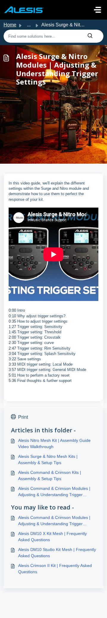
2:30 (12, 342)
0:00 (12, 310)
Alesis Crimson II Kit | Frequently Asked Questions (55, 568)
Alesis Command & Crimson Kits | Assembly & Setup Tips (49, 475)
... (29, 24)
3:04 (13, 353)
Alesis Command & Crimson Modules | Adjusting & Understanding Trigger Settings (54, 492)
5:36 (13, 380)
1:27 (12, 326)
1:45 (12, 332)
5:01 (13, 375)
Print (23, 417)
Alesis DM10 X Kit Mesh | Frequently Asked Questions (52, 536)
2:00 (12, 337)
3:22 (12, 359)
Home (10, 24)
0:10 (13, 316)
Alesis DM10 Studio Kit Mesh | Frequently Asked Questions (57, 552)
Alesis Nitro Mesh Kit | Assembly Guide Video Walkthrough (54, 443)
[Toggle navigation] (97, 9)
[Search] (90, 36)
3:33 (12, 364)
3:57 (12, 369)
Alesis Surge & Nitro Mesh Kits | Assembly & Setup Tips (48, 459)
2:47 (12, 348)
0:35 (12, 321)
